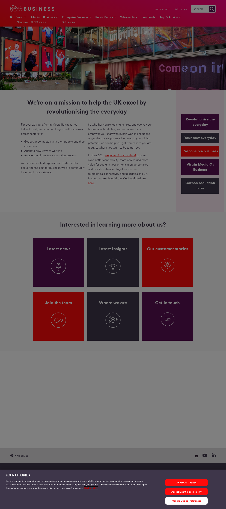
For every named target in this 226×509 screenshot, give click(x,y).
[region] (113, 489)
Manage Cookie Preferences (186, 501)
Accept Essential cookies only (186, 492)
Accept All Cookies (186, 482)
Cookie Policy (91, 488)
